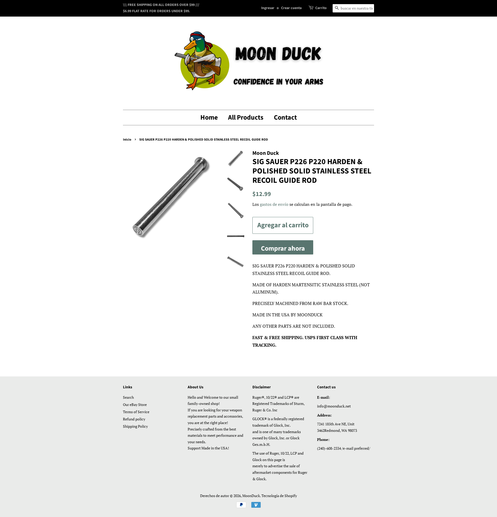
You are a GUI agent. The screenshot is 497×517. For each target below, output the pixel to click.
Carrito (321, 8)
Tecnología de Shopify (279, 495)
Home (209, 117)
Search (128, 397)
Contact (285, 117)
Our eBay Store (135, 404)
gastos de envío (274, 204)
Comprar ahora (283, 248)
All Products (246, 117)
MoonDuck (251, 495)
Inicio (127, 139)
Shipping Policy (135, 426)
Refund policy (134, 419)
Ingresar (267, 8)
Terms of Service (136, 411)
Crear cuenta (291, 8)
